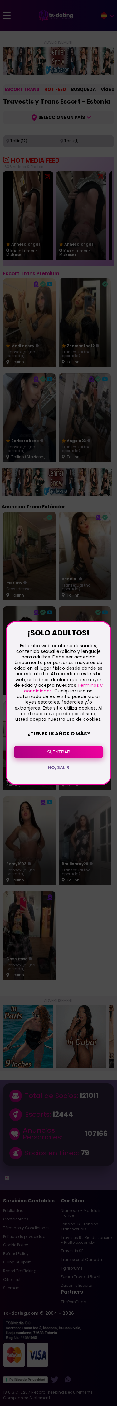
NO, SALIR (58, 767)
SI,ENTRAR (58, 751)
